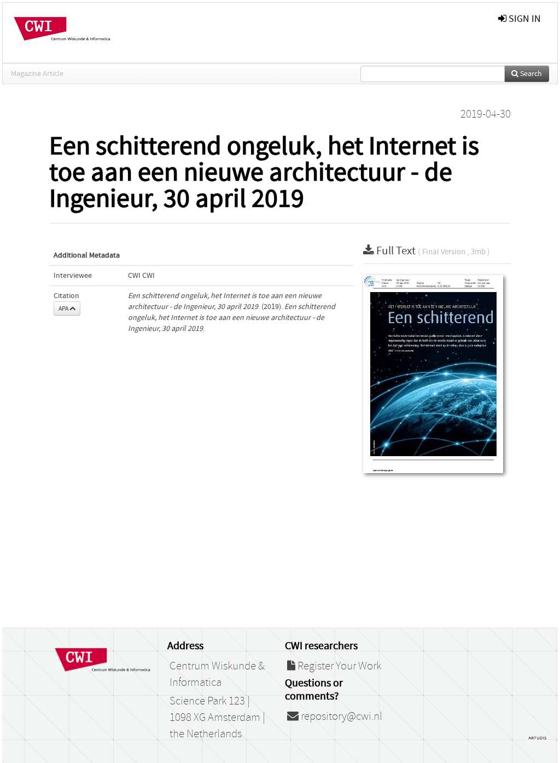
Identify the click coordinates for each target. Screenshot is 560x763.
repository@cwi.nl (340, 716)
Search (530, 73)
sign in (523, 19)
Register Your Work (338, 666)
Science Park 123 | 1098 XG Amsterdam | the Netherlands (217, 718)
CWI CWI (141, 275)
